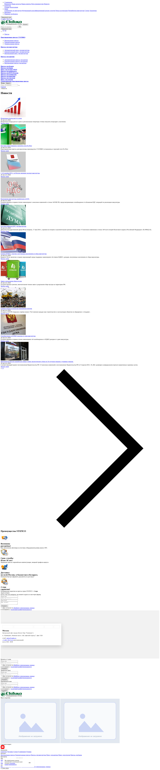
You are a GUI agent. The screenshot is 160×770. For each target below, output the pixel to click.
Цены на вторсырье (61, 10)
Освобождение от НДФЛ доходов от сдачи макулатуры (18, 336)
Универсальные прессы (11, 44)
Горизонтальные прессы (12, 42)
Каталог (25, 24)
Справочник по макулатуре (13, 10)
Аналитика (93, 10)
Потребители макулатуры (76, 10)
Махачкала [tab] (49, 626)
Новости (46, 4)
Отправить (4, 606)
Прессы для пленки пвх (9, 74)
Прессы (6, 34)
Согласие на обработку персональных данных (36, 766)
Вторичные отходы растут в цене (11, 118)
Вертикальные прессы (11, 40)
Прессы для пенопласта (9, 71)
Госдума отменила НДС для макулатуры (13, 226)
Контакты (7, 12)
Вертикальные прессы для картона (15, 63)
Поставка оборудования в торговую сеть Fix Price (16, 146)
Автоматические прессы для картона (16, 60)
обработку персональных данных (24, 608)
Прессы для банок (7, 68)
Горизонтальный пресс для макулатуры (16, 52)
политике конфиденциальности (11, 764)
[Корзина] (5, 31)
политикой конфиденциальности (21, 609)
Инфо (6, 9)
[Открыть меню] (1, 31)
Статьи (87, 10)
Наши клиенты (26, 4)
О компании (8, 2)
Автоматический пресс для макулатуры (16, 50)
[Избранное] (4, 31)
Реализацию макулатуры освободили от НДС (15, 199)
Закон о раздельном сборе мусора (11, 281)
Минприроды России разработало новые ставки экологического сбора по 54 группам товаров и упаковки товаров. (37, 361)
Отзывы (7, 7)
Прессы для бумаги (7, 66)
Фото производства (37, 4)
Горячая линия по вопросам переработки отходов (16, 308)
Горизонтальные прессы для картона (16, 61)
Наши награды (16, 4)
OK (30, 762)
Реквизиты (7, 4)
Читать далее (5, 123)
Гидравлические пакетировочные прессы (15, 81)
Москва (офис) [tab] (8, 626)
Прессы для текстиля (8, 78)
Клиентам (7, 5)
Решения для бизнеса (11, 14)
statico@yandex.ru (11, 638)
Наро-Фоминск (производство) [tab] (23, 626)
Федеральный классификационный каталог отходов (38, 10)
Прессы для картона (7, 56)
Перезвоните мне (6, 17)
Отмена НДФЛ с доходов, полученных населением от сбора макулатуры (24, 254)
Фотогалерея (14, 7)
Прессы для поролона (8, 76)
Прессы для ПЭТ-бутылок (9, 73)
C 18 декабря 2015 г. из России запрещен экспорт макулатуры (20, 173)
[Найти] (19, 26)
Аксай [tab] (56, 626)
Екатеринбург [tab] (39, 626)
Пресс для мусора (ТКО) (9, 69)
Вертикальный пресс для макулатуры (16, 53)
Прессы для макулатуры (9, 47)
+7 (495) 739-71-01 (6, 19)
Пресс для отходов (7, 79)
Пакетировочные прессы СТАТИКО (13, 37)
